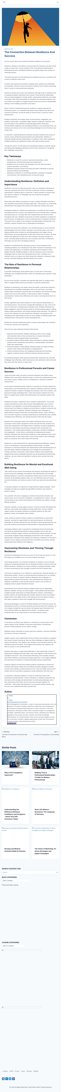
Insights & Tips (8, 49)
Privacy (17, 1071)
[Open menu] (57, 2)
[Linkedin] (3, 1078)
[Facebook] (13, 1078)
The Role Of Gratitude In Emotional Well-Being (15, 734)
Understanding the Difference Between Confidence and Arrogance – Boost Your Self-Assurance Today (14, 814)
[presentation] (15, 760)
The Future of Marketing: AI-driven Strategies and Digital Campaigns (45, 851)
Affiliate (35, 1071)
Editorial (29, 1071)
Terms (23, 1071)
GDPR (11, 1071)
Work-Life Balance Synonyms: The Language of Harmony (45, 812)
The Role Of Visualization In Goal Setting (46, 733)
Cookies (5, 1071)
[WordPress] (6, 1078)
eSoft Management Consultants (17, 702)
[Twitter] (10, 1078)
